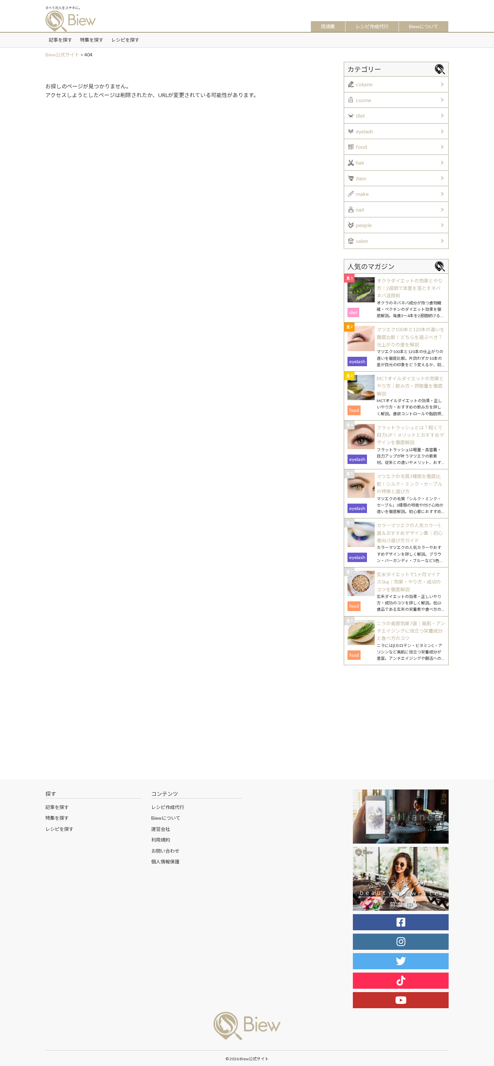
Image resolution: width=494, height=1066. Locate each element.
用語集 (328, 26)
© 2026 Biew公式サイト (247, 1058)
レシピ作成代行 (372, 26)
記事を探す (60, 40)
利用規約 (160, 840)
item (361, 178)
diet (360, 115)
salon (362, 241)
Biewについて (423, 26)
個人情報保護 (165, 861)
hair (360, 162)
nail (360, 209)
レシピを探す (125, 40)
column (364, 84)
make (362, 193)
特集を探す (92, 40)
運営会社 (160, 829)
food (361, 146)
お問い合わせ (165, 851)
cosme (363, 100)
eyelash (364, 131)
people (364, 225)
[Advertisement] (186, 155)
